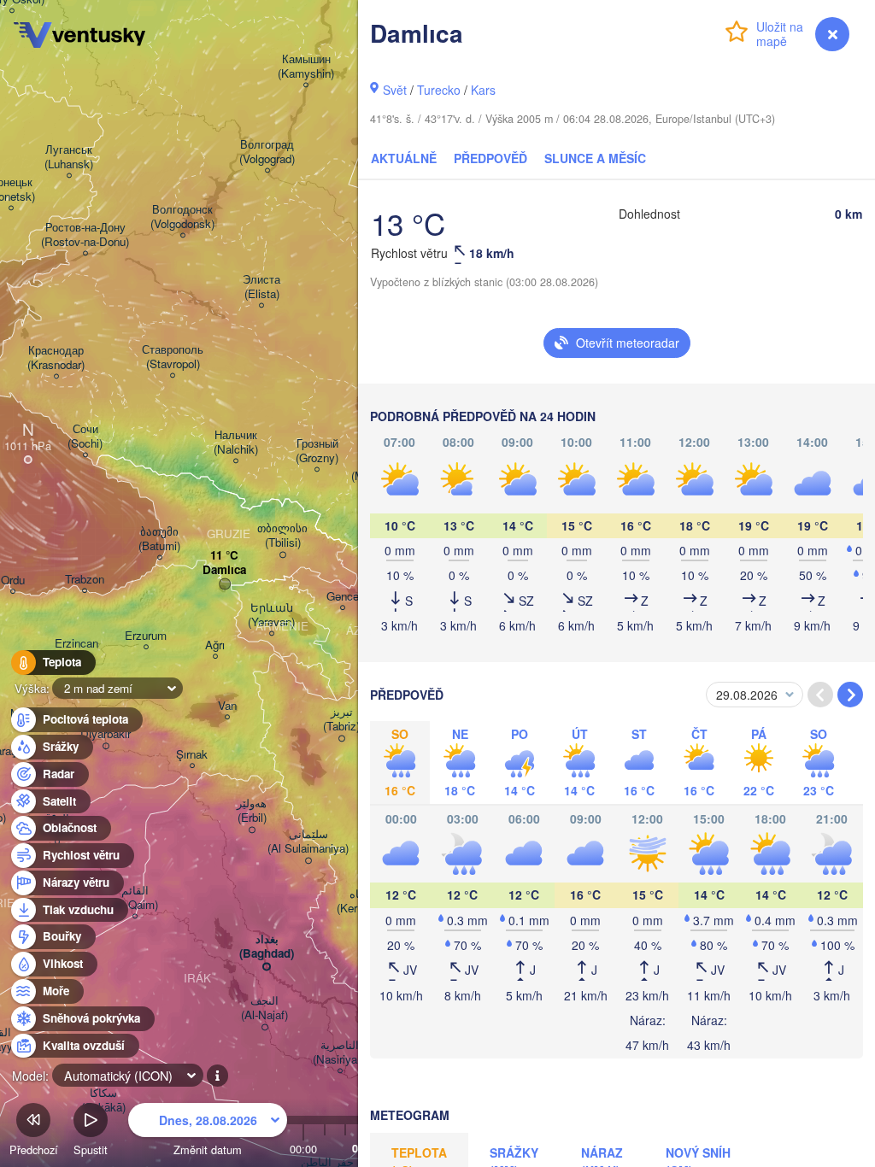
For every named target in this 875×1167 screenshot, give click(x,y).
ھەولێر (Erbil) (252, 810)
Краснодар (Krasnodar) (56, 357)
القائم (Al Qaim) (134, 897)
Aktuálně (404, 158)
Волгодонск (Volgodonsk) (182, 217)
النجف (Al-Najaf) (264, 1008)
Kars (483, 89)
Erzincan (76, 643)
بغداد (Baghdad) (266, 946)
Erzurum (146, 636)
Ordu (13, 580)
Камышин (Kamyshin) (306, 66)
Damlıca (224, 570)
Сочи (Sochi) (85, 436)
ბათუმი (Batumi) (159, 539)
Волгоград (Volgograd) (267, 152)
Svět (395, 89)
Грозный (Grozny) (317, 451)
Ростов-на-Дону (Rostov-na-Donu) (85, 234)
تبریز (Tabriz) (341, 719)
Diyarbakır (105, 734)
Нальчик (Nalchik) (236, 442)
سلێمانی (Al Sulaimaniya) (308, 841)
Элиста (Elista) (261, 287)
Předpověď (490, 158)
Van (227, 706)
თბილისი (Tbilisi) (282, 535)
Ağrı (215, 645)
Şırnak (192, 755)
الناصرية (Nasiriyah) (340, 1052)
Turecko (439, 89)
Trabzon (84, 579)
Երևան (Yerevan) (271, 615)
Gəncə (342, 596)
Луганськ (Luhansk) (68, 157)
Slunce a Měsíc (595, 158)
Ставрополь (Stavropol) (172, 357)
